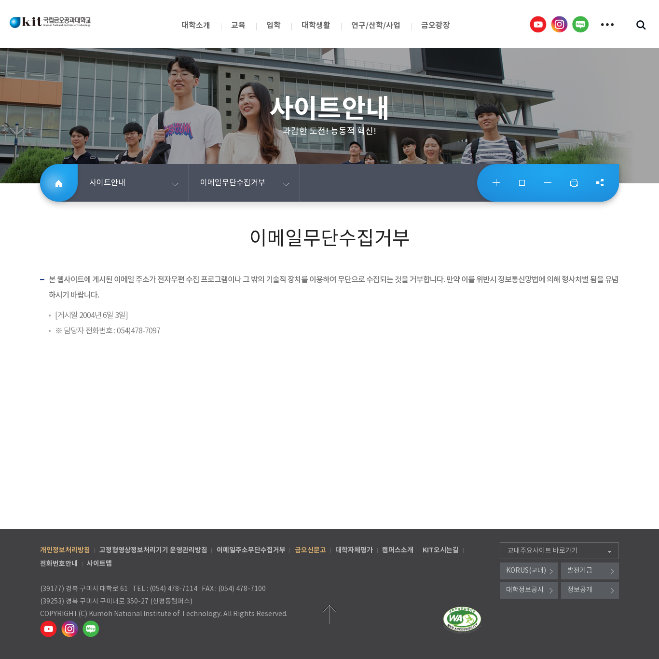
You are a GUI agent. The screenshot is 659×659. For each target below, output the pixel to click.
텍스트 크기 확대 (496, 183)
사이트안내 (107, 182)
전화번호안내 (59, 564)
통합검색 (640, 24)
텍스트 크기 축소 (548, 183)
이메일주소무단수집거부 (251, 550)
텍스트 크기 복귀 (522, 183)
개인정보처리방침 (65, 550)
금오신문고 (310, 550)
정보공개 (579, 590)
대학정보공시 (525, 590)
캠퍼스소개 (397, 550)
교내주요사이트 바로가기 (543, 551)
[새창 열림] (539, 24)
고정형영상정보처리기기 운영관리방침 (153, 550)
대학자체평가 (354, 550)
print (574, 183)
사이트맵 (99, 564)
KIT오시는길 (441, 550)
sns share (600, 183)
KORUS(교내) (526, 571)
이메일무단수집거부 (232, 182)
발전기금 (579, 571)
